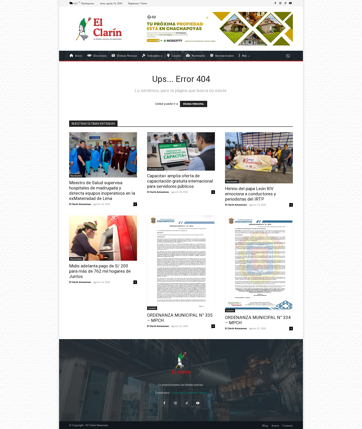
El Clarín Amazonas (80, 204)
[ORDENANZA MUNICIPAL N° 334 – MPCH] (259, 263)
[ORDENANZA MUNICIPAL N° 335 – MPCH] (181, 262)
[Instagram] (280, 3)
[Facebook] (275, 3)
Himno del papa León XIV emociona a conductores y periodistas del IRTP (250, 194)
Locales (152, 308)
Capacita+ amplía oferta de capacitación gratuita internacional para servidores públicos (180, 181)
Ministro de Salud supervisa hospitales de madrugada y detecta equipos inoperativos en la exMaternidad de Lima (102, 190)
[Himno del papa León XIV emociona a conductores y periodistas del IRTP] (259, 157)
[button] (288, 56)
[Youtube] (290, 3)
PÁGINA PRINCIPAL (193, 103)
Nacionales (76, 175)
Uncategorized (155, 168)
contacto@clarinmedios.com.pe (189, 392)
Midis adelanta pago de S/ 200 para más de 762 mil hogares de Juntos (100, 271)
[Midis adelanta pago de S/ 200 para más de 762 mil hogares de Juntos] (103, 238)
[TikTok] (285, 3)
